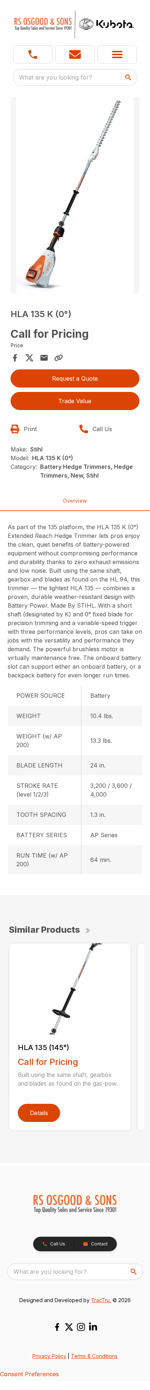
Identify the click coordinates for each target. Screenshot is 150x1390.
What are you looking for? (55, 77)
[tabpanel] (75, 196)
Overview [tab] (75, 501)
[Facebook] (57, 1327)
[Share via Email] (44, 357)
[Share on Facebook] (15, 357)
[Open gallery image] (75, 195)
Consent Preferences (29, 1374)
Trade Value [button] (74, 401)
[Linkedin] (93, 1327)
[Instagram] (81, 1327)
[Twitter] (69, 1327)
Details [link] (39, 1113)
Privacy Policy (49, 1356)
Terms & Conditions (94, 1356)
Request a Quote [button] (75, 378)
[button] (32, 54)
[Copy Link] (58, 357)
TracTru (100, 1300)
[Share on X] (29, 357)
